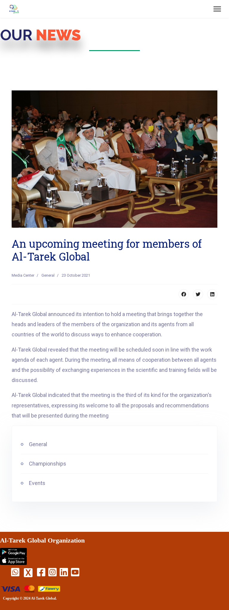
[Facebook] (184, 294)
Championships (47, 463)
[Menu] (217, 9)
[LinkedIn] (212, 294)
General (48, 275)
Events (36, 483)
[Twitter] (198, 294)
